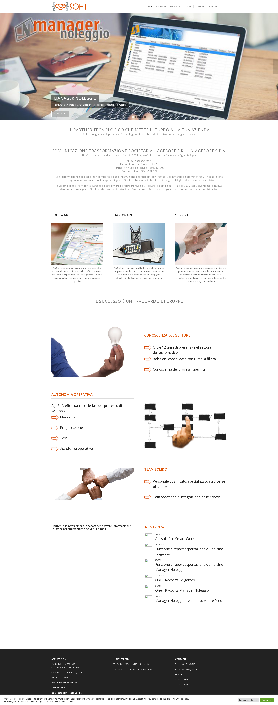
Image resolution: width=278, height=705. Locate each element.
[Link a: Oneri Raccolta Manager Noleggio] (148, 588)
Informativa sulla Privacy (64, 682)
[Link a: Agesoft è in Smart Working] (148, 537)
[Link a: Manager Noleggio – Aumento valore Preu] (148, 598)
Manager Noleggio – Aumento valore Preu (188, 600)
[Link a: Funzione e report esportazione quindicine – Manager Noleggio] (148, 562)
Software (60, 215)
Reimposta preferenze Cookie (66, 692)
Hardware (123, 215)
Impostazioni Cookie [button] (248, 700)
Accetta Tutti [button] (267, 700)
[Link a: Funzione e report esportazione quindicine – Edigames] (148, 547)
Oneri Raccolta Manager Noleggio (182, 590)
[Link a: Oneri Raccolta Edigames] (148, 578)
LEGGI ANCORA (60, 114)
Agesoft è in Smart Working (177, 538)
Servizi (181, 215)
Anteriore (2, 66)
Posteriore (275, 66)
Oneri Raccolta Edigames (175, 580)
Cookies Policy (58, 687)
